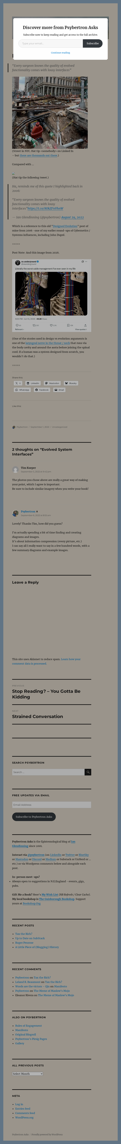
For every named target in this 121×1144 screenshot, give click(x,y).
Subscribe (93, 43)
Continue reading (60, 52)
